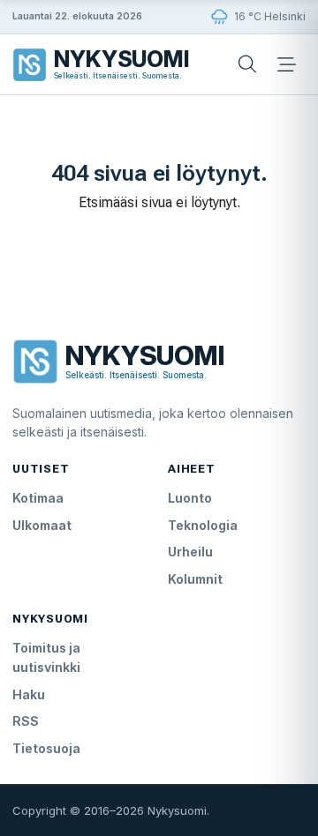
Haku (28, 694)
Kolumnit (195, 578)
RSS (25, 720)
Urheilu (190, 551)
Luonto (190, 497)
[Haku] (247, 64)
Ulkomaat (42, 525)
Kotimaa (38, 497)
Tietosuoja (46, 748)
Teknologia (203, 525)
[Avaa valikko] (286, 64)
